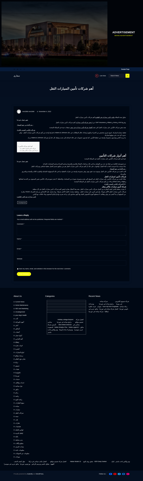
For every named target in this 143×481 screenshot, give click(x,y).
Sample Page (125, 69)
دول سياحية (18, 386)
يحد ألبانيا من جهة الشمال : (25, 125)
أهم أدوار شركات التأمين (25, 146)
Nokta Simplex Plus (60, 327)
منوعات (17, 457)
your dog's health (21, 315)
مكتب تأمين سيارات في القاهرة (105, 117)
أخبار (16, 325)
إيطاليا (17, 342)
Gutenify (30, 474)
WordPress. (40, 474)
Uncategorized (22, 202)
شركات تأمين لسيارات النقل (29, 148)
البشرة (17, 349)
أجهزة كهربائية (19, 322)
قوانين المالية (19, 430)
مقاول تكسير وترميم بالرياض (40, 464)
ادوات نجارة (19, 345)
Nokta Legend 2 (74, 327)
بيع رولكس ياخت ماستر (123, 461)
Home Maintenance (21, 305)
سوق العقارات (19, 403)
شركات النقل (19, 413)
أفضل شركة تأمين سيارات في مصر (81, 127)
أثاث (16, 318)
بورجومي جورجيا (25, 464)
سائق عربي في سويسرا (11, 464)
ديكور (17, 389)
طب (16, 420)
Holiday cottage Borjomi (65, 319)
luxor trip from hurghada (110, 306)
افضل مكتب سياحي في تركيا (38, 461)
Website (19, 259)
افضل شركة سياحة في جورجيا (108, 309)
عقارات (17, 423)
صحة (16, 416)
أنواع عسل (18, 335)
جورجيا (17, 376)
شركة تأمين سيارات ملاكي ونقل (30, 150)
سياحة (17, 406)
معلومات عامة (19, 450)
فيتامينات (18, 426)
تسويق (17, 366)
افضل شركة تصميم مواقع (58, 461)
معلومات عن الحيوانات (22, 453)
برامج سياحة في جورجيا (64, 322)
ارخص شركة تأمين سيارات (84, 122)
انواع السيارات (19, 352)
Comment (20, 224)
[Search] (127, 76)
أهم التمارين (19, 339)
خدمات (17, 379)
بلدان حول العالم (20, 359)
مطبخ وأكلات (19, 443)
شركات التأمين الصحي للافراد (26, 130)
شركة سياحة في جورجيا (96, 311)
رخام (16, 393)
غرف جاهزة (92, 306)
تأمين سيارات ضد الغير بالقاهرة (26, 197)
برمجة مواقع (19, 356)
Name (19, 239)
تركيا (16, 362)
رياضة (17, 396)
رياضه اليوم (18, 399)
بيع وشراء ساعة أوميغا (66, 330)
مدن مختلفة (19, 440)
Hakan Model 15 (75, 461)
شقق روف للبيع (88, 461)
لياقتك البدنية (19, 433)
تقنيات (17, 369)
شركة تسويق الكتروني (122, 301)
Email (19, 249)
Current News (19, 302)
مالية (16, 436)
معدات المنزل (19, 447)
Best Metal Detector (65, 325)
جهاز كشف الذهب (19, 461)
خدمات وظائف (19, 383)
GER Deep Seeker (100, 461)
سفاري (17, 76)
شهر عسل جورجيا (22, 120)
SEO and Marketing (21, 308)
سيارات (17, 409)
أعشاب (17, 332)
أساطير (17, 329)
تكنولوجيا (18, 372)
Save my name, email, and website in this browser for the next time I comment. (45, 269)
